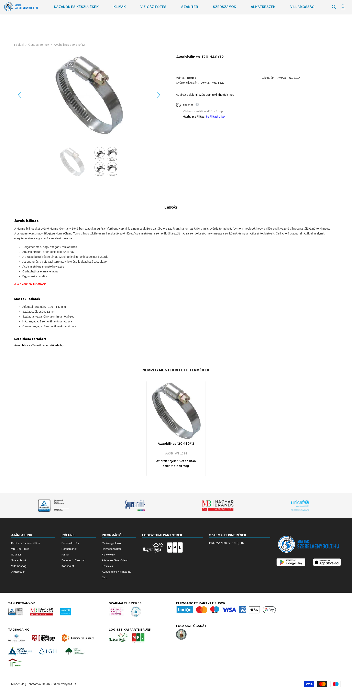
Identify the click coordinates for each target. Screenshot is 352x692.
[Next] (159, 95)
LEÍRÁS (171, 207)
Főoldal (19, 44)
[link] (53, 505)
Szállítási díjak (215, 116)
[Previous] (19, 95)
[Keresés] (333, 6)
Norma (191, 77)
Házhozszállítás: (194, 116)
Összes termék (38, 44)
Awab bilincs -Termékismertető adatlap (39, 345)
